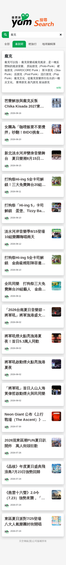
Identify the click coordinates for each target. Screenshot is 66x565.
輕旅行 (33, 44)
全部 (7, 44)
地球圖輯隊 (49, 44)
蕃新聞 (19, 44)
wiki (58, 87)
